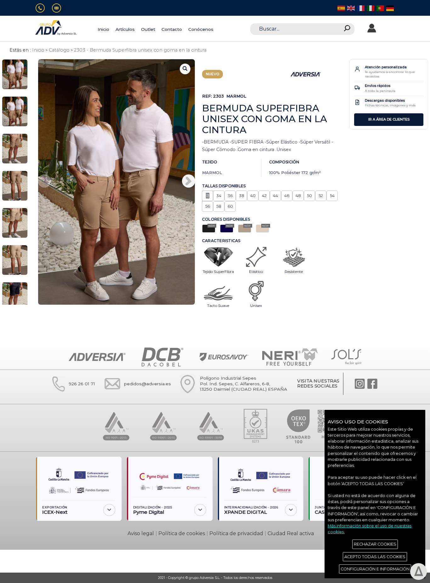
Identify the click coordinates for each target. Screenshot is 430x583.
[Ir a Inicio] (56, 27)
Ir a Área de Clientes (389, 119)
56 (207, 206)
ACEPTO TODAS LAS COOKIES (374, 556)
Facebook (372, 384)
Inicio (103, 29)
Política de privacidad (236, 533)
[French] (360, 8)
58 (218, 206)
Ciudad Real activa (291, 533)
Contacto (171, 29)
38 (241, 195)
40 (253, 195)
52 (321, 195)
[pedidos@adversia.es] (59, 8)
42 (264, 195)
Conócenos (200, 29)
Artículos (125, 29)
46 (286, 195)
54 (332, 195)
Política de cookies (181, 533)
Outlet (148, 29)
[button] (188, 181)
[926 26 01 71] (43, 8)
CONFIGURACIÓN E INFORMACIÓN (375, 569)
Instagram (360, 384)
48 (298, 195)
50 (309, 195)
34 (218, 195)
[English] (350, 8)
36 (230, 195)
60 (230, 206)
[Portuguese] (380, 8)
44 (275, 195)
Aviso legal (140, 533)
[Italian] (370, 8)
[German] (389, 8)
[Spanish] (341, 8)
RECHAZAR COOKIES (375, 544)
